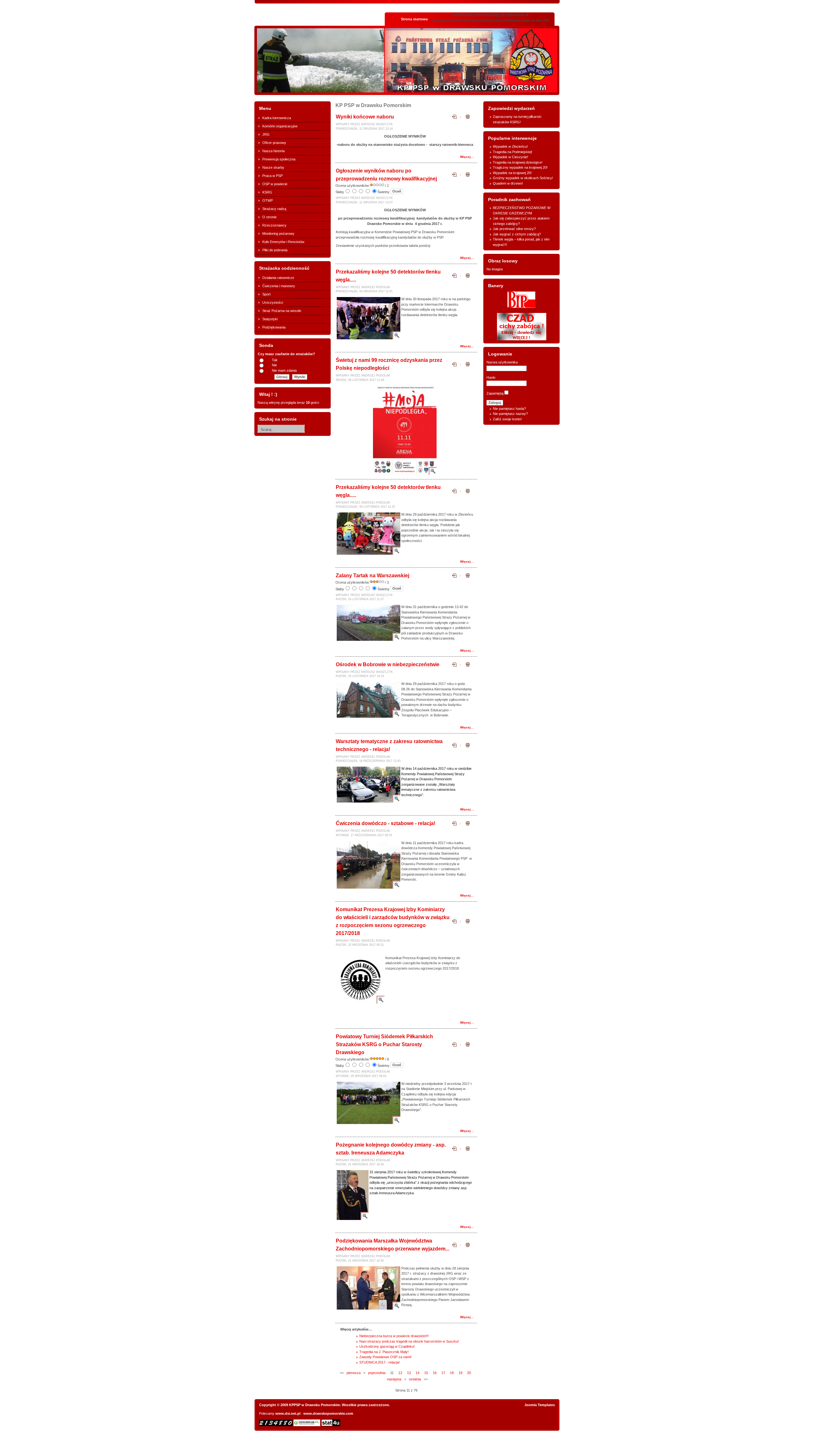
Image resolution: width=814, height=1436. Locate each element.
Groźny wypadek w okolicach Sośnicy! (523, 178)
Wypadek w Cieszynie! (510, 157)
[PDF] (456, 118)
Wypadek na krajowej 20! (512, 173)
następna (394, 1379)
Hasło (490, 377)
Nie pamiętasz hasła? (509, 408)
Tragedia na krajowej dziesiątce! (517, 162)
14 (417, 1373)
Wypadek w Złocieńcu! (510, 146)
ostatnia (415, 1379)
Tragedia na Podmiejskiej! (512, 152)
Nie (274, 365)
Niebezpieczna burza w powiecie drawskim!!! (394, 1336)
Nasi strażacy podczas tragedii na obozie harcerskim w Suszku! (409, 1341)
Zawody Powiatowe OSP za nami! (385, 1357)
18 (452, 1373)
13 (409, 1373)
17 (443, 1373)
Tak (275, 360)
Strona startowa (414, 19)
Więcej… (467, 157)
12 (400, 1373)
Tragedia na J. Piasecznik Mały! (384, 1352)
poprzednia (376, 1373)
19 (460, 1373)
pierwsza (354, 1373)
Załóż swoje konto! (507, 419)
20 (469, 1373)
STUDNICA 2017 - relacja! (379, 1362)
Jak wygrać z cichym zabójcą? (517, 234)
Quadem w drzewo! (508, 183)
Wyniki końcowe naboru (365, 116)
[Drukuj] (467, 118)
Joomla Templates (539, 1405)
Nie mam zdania (284, 370)
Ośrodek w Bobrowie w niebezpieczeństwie (387, 664)
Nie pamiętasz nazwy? (510, 414)
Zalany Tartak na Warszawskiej (372, 575)
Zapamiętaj (494, 393)
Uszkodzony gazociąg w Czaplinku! (387, 1346)
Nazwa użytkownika (502, 362)
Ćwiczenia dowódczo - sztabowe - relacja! (385, 823)
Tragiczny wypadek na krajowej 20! (520, 167)
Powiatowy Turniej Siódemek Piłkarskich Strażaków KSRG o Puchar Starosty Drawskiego (384, 1044)
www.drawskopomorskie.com (328, 1413)
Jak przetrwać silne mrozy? (514, 229)
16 (435, 1373)
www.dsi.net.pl (287, 1413)
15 (426, 1373)
